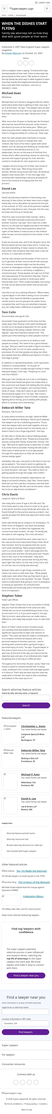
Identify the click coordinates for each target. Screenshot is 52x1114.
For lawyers (8, 1054)
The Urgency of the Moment (34, 882)
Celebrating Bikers (33, 896)
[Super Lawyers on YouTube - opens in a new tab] (29, 1082)
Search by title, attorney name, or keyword (20, 693)
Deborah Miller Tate (33, 750)
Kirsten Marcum (13, 53)
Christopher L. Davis (33, 726)
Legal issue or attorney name (15, 1007)
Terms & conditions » (13, 1103)
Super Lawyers (10, 1045)
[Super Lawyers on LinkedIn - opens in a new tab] (36, 1082)
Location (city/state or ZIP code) (16, 1019)
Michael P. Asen (30, 774)
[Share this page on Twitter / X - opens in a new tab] (25, 63)
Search (26, 705)
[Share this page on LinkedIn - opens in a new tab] (31, 63)
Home (4, 15)
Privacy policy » (31, 1103)
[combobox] (26, 698)
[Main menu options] (5, 9)
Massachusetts (21, 15)
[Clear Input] (47, 697)
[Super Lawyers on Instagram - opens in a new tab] (22, 1082)
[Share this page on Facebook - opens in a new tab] (19, 63)
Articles (10, 15)
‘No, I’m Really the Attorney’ (31, 871)
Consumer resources (13, 1064)
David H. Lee (28, 798)
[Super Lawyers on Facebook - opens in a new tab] (15, 1082)
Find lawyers (26, 1032)
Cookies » (43, 1103)
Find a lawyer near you (26, 975)
